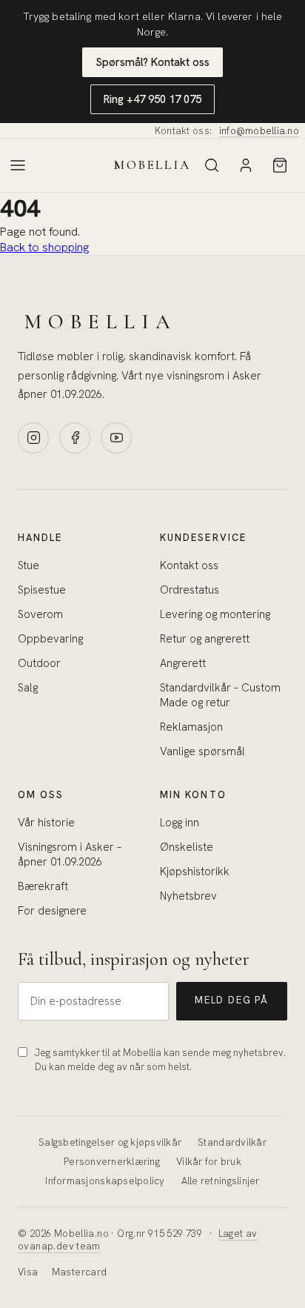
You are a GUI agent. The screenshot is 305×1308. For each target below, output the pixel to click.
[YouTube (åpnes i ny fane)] (116, 438)
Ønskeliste (186, 847)
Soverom (40, 614)
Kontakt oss (189, 565)
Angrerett (183, 663)
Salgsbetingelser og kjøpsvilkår (109, 1142)
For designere (52, 910)
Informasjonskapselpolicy (104, 1181)
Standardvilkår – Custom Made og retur (220, 695)
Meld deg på (232, 1000)
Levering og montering (215, 614)
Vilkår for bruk (208, 1161)
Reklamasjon (191, 727)
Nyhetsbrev (188, 896)
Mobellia (152, 165)
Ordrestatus (189, 589)
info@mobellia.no (259, 131)
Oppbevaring (50, 638)
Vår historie (46, 822)
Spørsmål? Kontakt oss (152, 62)
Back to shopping (44, 247)
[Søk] (211, 165)
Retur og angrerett (204, 638)
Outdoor (39, 663)
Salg (28, 687)
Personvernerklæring (112, 1161)
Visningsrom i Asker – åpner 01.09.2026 (69, 854)
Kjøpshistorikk (194, 871)
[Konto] (245, 165)
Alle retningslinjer (220, 1181)
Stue (28, 565)
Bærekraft (43, 886)
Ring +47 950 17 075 (152, 99)
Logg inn (179, 822)
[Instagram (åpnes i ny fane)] (33, 438)
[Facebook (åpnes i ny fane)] (74, 438)
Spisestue (42, 589)
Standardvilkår (232, 1142)
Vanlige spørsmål (202, 751)
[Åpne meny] (17, 165)
